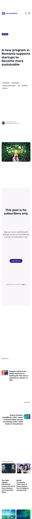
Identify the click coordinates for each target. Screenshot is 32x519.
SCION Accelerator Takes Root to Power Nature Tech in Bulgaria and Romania (22, 485)
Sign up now (16, 261)
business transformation (9, 85)
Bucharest (24, 85)
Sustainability (15, 83)
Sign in (24, 284)
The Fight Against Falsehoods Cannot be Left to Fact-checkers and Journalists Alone (8, 486)
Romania (5, 88)
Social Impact (6, 83)
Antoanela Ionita (11, 122)
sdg (19, 85)
